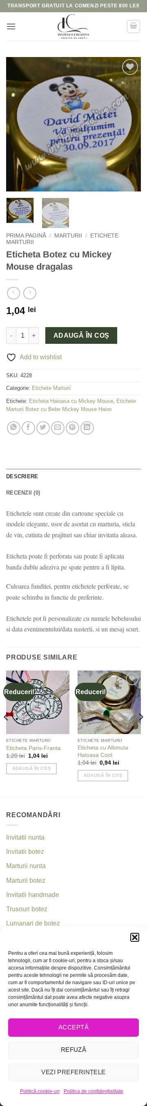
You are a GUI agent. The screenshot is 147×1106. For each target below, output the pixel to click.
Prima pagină (26, 236)
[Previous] (19, 124)
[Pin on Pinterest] (72, 428)
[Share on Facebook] (28, 428)
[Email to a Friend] (58, 428)
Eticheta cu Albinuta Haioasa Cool (103, 751)
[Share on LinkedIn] (87, 428)
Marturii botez (25, 880)
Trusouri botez (26, 909)
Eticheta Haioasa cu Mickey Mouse (71, 401)
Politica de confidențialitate (93, 1091)
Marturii (68, 236)
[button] (135, 937)
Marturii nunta (26, 865)
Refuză (74, 1049)
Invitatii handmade (32, 894)
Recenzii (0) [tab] (23, 493)
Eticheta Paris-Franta (33, 748)
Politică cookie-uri (40, 1091)
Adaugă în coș (81, 335)
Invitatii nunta (25, 837)
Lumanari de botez (33, 923)
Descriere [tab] (22, 476)
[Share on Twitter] (43, 428)
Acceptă (73, 1027)
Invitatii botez (25, 851)
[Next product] (13, 293)
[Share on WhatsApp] (13, 428)
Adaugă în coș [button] (31, 768)
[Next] (127, 124)
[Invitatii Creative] (73, 26)
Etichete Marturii (51, 388)
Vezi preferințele (73, 1072)
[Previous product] (29, 293)
